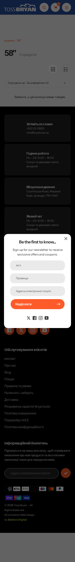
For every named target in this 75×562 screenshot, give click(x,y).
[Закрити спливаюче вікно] (65, 238)
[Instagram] (41, 318)
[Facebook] (35, 318)
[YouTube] (47, 318)
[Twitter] (29, 318)
